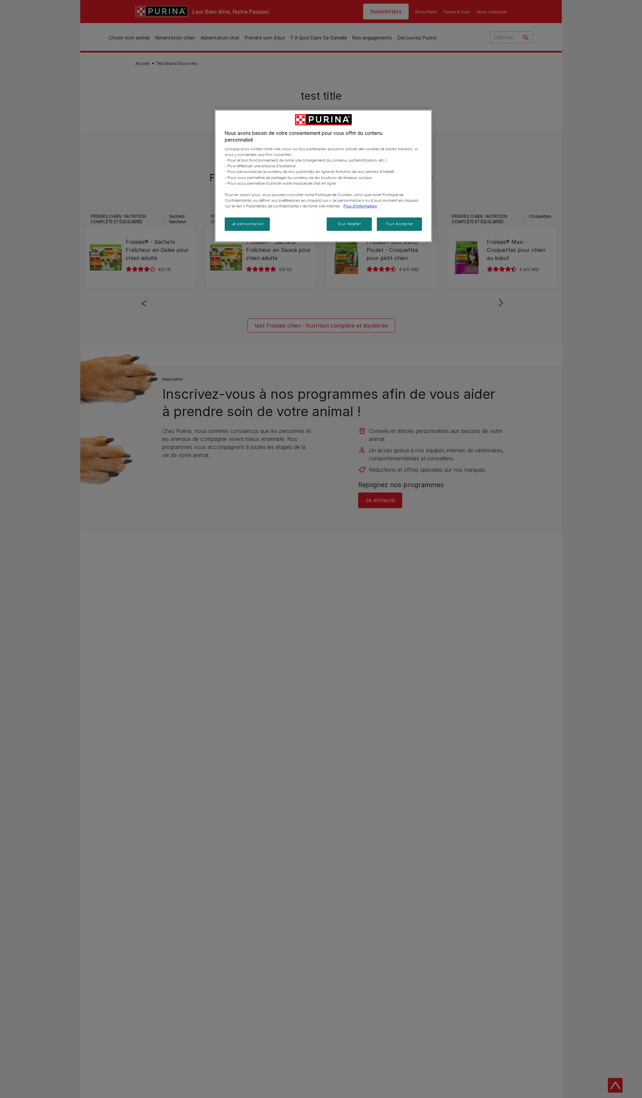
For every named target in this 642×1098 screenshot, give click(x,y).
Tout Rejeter (349, 223)
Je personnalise (247, 223)
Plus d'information (360, 206)
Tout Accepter (399, 223)
